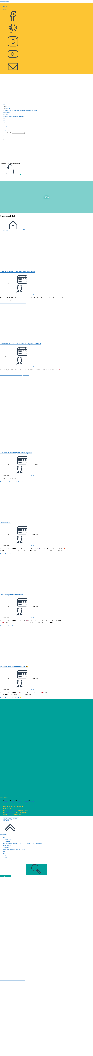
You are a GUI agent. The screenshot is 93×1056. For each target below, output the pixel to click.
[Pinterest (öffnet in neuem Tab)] (13, 33)
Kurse (4, 7)
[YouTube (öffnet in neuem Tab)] (13, 58)
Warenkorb (5, 9)
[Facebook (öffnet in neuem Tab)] (13, 20)
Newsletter (5, 5)
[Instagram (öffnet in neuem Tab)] (13, 45)
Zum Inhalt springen (4, 1)
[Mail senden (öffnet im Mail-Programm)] (13, 70)
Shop (4, 3)
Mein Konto (5, 6)
